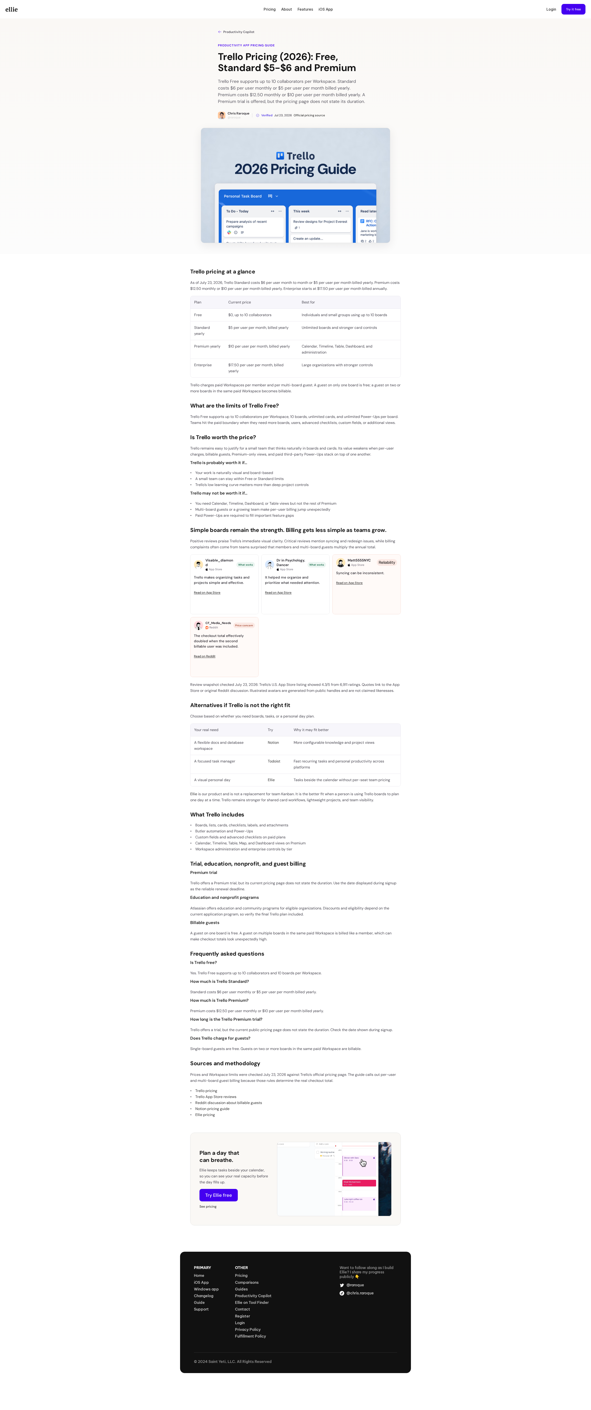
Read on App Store (207, 592)
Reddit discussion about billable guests (228, 1102)
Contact (242, 1309)
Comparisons (247, 1282)
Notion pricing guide (212, 1108)
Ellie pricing (205, 1114)
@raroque (234, 117)
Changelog (203, 1295)
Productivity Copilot (253, 1295)
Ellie (271, 779)
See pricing (208, 1206)
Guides (241, 1289)
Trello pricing (206, 1090)
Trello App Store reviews (215, 1096)
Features (305, 9)
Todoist (274, 761)
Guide (199, 1302)
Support (201, 1309)
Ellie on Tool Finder (252, 1302)
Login (551, 9)
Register (242, 1316)
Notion (273, 742)
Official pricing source (309, 115)
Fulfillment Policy (250, 1336)
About (286, 9)
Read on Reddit (204, 656)
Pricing (270, 9)
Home (199, 1275)
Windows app (206, 1289)
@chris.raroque (360, 1293)
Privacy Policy (248, 1329)
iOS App (326, 9)
